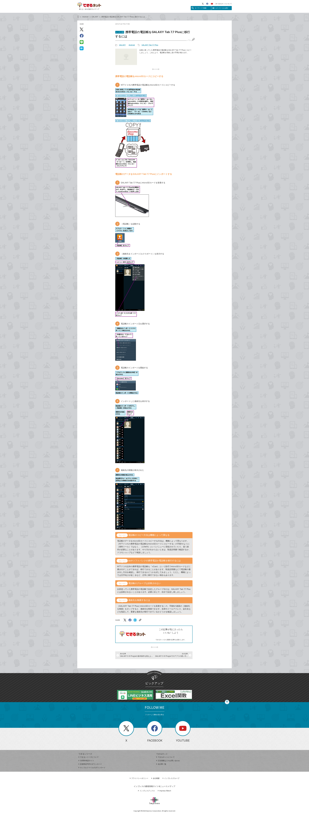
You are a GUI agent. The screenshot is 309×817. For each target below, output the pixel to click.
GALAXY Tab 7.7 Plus (150, 45)
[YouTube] (212, 3)
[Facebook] (207, 3)
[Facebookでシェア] (82, 36)
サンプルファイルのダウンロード (92, 767)
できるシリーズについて (89, 757)
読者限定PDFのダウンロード (91, 764)
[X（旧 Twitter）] (203, 4)
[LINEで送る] (82, 42)
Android (85, 17)
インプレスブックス (147, 791)
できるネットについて (224, 4)
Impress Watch (165, 791)
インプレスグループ (171, 778)
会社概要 (156, 778)
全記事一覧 (162, 764)
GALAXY (95, 17)
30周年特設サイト (87, 761)
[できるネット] (78, 16)
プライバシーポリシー (139, 778)
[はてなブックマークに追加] (82, 48)
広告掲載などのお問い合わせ (169, 761)
